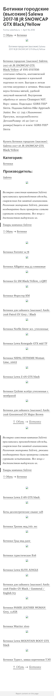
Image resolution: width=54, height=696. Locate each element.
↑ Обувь (8, 35)
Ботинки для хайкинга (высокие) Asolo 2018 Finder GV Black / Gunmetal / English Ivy (26, 589)
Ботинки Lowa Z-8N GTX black (21, 497)
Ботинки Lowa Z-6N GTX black (21, 376)
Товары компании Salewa (17, 224)
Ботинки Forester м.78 (16, 252)
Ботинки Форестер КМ (16, 295)
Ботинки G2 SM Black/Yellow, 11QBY (25, 281)
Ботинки (22, 35)
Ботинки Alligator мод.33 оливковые (24, 266)
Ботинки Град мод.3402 (17, 540)
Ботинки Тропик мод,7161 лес (20, 526)
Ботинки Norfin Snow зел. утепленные (26, 329)
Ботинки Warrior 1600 (16, 626)
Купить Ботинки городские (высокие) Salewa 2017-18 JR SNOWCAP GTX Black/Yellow (25, 146)
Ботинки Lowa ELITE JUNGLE (20, 570)
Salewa (7, 177)
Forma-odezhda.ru (11, 29)
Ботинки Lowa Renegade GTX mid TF (25, 343)
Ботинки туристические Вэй (19, 555)
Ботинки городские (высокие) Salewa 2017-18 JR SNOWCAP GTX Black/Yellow (25, 65)
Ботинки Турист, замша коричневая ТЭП (27, 659)
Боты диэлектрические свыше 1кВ (23, 511)
